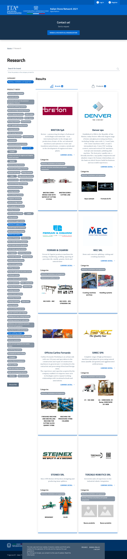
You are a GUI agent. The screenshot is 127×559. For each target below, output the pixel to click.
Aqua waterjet (89, 198)
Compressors (12, 140)
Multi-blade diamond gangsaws (17, 245)
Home (9, 48)
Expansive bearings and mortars (17, 184)
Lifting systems (12, 217)
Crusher (12, 151)
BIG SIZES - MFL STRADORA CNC (65, 302)
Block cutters (29, 114)
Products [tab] (100, 86)
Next (76, 186)
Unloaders (12, 357)
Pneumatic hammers (14, 257)
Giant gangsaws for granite (16, 206)
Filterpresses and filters (15, 187)
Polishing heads (27, 257)
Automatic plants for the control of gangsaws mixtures (18, 102)
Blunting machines (13, 122)
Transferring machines (14, 350)
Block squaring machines (15, 118)
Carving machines (13, 129)
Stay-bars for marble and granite (18, 330)
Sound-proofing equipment (16, 309)
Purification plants (13, 275)
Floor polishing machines (15, 195)
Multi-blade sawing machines (17, 249)
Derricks (12, 161)
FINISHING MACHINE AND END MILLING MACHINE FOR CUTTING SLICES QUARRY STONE (49, 420)
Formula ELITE (106, 198)
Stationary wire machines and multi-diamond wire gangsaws (19, 325)
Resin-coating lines (26, 283)
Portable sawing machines (16, 260)
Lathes (29, 213)
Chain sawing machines (15, 133)
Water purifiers (12, 365)
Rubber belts (27, 286)
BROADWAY (49, 517)
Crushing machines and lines (89, 293)
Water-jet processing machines (17, 372)
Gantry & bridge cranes (15, 202)
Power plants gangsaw (15, 264)
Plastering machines (24, 253)
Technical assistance (14, 340)
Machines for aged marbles (16, 221)
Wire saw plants (23, 376)
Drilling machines (27, 172)
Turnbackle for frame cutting (16, 353)
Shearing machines (13, 301)
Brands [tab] (59, 86)
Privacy (85, 547)
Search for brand (14, 68)
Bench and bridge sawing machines (18, 110)
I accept (97, 549)
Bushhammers (25, 122)
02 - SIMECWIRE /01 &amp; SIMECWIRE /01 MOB (105, 402)
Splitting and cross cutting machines (19, 316)
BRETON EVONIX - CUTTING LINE (65, 193)
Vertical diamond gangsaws (16, 361)
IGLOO (65, 517)
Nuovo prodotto (89, 523)
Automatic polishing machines (17, 107)
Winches (12, 376)
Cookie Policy (94, 547)
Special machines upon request (17, 313)
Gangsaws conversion (14, 198)
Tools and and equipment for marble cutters (19, 345)
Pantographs (12, 253)
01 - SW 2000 (89, 400)
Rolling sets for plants (14, 286)
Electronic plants (13, 180)
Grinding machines (13, 210)
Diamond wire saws (14, 172)
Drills (12, 176)
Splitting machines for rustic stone (18, 320)
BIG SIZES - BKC (49, 301)
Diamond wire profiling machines (18, 169)
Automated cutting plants (15, 93)
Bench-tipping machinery (15, 114)
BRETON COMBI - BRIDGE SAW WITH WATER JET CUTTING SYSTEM (49, 195)
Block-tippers (29, 118)
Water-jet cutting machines (16, 368)
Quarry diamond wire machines (17, 279)
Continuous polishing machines (17, 144)
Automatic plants (13, 97)
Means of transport (14, 238)
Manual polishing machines (16, 231)
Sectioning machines (14, 298)
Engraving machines (26, 180)
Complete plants (28, 136)
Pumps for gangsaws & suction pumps (19, 271)
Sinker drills (25, 301)
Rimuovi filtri (13, 385)
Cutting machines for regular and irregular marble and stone (20, 156)
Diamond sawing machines (16, 165)
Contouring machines (14, 148)
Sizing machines (13, 305)
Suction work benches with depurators (19, 336)
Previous (39, 186)
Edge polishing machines (25, 176)
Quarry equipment (13, 283)
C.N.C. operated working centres (17, 125)
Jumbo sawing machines (15, 213)
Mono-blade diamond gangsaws (17, 242)
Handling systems (106, 292)
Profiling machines (13, 268)
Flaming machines (13, 191)
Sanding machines (13, 290)
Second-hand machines (15, 294)
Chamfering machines (14, 136)
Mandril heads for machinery (16, 227)
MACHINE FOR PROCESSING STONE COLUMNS (65, 418)
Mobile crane (26, 238)
